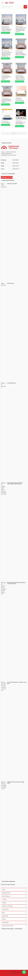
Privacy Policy (14, 973)
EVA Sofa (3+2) (10, 283)
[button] (24, 972)
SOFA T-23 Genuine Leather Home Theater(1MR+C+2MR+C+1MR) (15, 483)
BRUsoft (9, 972)
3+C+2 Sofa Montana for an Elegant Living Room (16, 683)
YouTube (8, 177)
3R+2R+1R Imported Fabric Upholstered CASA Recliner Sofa (16, 583)
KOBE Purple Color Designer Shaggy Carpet (15, 782)
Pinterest (11, 177)
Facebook (2, 177)
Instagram (5, 177)
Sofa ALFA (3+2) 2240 (12, 183)
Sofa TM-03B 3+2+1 (11, 383)
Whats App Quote (6, 32)
